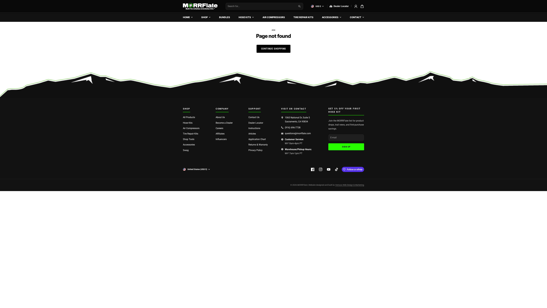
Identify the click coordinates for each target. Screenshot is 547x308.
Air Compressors (191, 128)
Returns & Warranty (258, 144)
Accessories (189, 144)
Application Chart (257, 139)
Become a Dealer (224, 122)
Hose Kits (187, 122)
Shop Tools (188, 139)
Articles (252, 133)
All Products (189, 117)
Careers (219, 128)
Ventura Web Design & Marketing (349, 185)
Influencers (221, 139)
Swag (186, 150)
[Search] (299, 6)
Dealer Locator (255, 122)
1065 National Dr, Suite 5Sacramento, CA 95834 (297, 119)
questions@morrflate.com (298, 133)
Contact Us (253, 117)
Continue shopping (273, 48)
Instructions (254, 128)
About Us (220, 117)
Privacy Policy (255, 150)
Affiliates (220, 133)
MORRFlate (302, 185)
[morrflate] (200, 6)
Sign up (346, 147)
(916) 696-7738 (292, 127)
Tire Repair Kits (190, 133)
